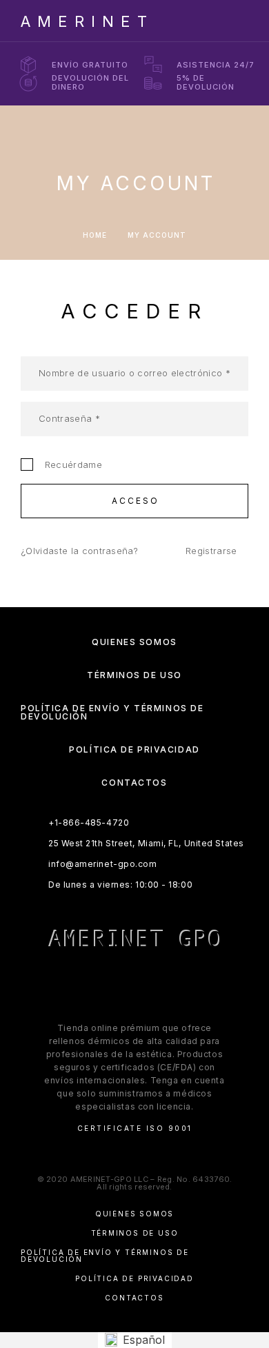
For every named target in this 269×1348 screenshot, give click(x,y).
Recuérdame (70, 464)
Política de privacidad (134, 749)
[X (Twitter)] (147, 983)
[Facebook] (94, 983)
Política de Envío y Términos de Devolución (112, 712)
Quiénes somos (134, 642)
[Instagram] (121, 983)
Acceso (136, 501)
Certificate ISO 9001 (134, 1128)
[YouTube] (174, 983)
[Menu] (235, 20)
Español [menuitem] (144, 1340)
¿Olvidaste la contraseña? (79, 550)
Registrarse (211, 550)
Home (95, 235)
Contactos (134, 782)
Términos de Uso (134, 675)
